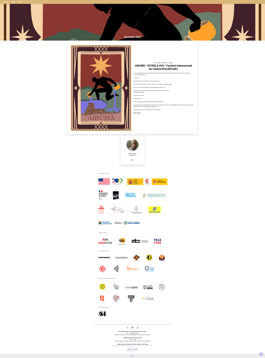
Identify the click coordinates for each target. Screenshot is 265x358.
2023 (117, 345)
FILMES (13, 2)
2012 (148, 345)
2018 (129, 345)
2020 (126, 345)
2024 (114, 345)
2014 (142, 345)
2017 (132, 345)
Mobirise (132, 355)
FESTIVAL (6, 2)
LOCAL (20, 2)
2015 (139, 345)
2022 (120, 345)
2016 (136, 345)
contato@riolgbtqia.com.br (132, 350)
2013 (145, 345)
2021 (123, 345)
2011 (151, 345)
